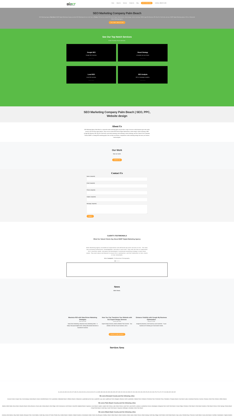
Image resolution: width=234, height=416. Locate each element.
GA (80, 392)
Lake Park (126, 406)
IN (88, 392)
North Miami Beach (170, 415)
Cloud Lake (38, 406)
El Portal (51, 415)
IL (86, 392)
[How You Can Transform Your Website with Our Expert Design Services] (117, 305)
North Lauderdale (129, 399)
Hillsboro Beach (71, 399)
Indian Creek (92, 415)
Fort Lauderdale (53, 399)
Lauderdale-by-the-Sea (87, 399)
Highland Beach (81, 406)
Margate (117, 399)
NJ (126, 392)
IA (89, 392)
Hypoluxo (88, 406)
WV (170, 392)
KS (92, 392)
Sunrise (201, 399)
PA (146, 392)
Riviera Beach (228, 406)
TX (158, 392)
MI (106, 392)
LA (96, 392)
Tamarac (206, 399)
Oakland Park (137, 399)
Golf (57, 406)
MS (111, 392)
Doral (46, 415)
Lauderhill (96, 399)
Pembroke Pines (159, 399)
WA (167, 392)
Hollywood (78, 399)
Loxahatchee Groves (146, 406)
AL (58, 392)
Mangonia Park (162, 406)
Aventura (4, 415)
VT (162, 392)
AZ (63, 392)
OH (139, 392)
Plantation (166, 399)
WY (175, 392)
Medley (105, 415)
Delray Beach (45, 406)
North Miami (162, 415)
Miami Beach (115, 415)
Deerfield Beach (44, 399)
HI (82, 392)
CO (70, 392)
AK (61, 392)
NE (119, 392)
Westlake (131, 408)
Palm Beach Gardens (201, 406)
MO (114, 392)
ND (136, 392)
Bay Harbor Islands (18, 415)
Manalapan (154, 406)
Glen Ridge (52, 406)
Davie (38, 399)
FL (77, 392)
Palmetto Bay (186, 415)
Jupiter (100, 406)
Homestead (85, 415)
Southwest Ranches (193, 399)
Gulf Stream (69, 406)
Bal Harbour (10, 415)
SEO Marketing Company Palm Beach (117, 13)
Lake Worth (132, 406)
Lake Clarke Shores (118, 406)
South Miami (198, 415)
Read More (91, 58)
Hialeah (70, 415)
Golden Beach (64, 415)
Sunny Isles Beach (207, 415)
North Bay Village (154, 415)
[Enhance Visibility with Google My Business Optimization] (151, 305)
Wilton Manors (223, 399)
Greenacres (62, 406)
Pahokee (186, 406)
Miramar (122, 399)
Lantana (138, 406)
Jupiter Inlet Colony (107, 406)
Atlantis (4, 406)
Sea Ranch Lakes (183, 399)
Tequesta (119, 408)
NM (129, 392)
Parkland (144, 399)
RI (148, 392)
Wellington (125, 408)
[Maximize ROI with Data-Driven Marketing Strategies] (82, 305)
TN (155, 392)
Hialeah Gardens (77, 415)
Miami (109, 415)
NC (134, 392)
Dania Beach (33, 399)
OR (144, 392)
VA (165, 392)
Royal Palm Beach (96, 408)
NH (124, 392)
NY (131, 392)
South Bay (104, 408)
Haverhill (75, 406)
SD (153, 392)
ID (84, 392)
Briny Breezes (31, 406)
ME (99, 392)
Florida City (57, 415)
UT (160, 392)
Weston (217, 399)
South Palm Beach (112, 408)
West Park (211, 399)
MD (102, 392)
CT (73, 392)
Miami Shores (137, 415)
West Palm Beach (138, 408)
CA (68, 392)
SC (151, 392)
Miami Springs (145, 415)
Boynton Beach (23, 406)
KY (94, 392)
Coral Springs (25, 399)
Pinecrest (192, 415)
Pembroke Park (150, 399)
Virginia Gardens (228, 415)
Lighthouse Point (110, 399)
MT (117, 392)
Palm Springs (221, 406)
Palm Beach (192, 406)
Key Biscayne (99, 415)
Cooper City (18, 399)
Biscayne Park (27, 415)
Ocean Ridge (179, 406)
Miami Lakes (130, 415)
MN (109, 392)
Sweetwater (220, 415)
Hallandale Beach (62, 399)
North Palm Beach (171, 406)
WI (172, 392)
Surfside (214, 415)
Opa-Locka (179, 415)
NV (121, 392)
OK (141, 392)
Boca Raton (16, 406)
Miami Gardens (122, 415)
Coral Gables (35, 415)
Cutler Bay (42, 415)
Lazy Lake (102, 399)
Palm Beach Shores (212, 406)
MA (104, 392)
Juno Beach (95, 406)
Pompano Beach (174, 399)
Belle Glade (9, 406)
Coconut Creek (11, 399)
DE (75, 392)
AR (65, 392)
